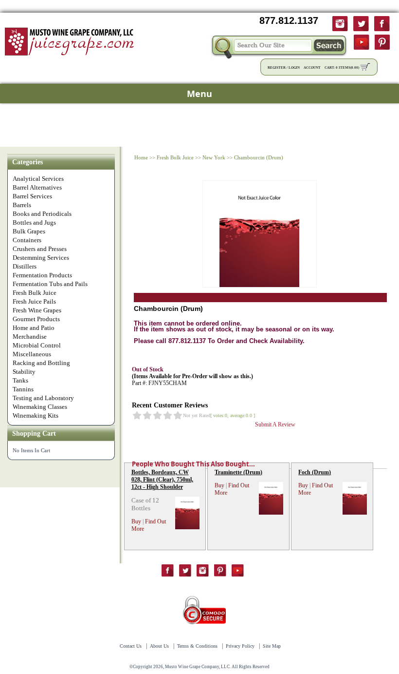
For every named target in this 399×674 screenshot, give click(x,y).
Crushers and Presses (40, 248)
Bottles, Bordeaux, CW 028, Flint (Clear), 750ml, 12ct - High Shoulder (162, 479)
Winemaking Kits (35, 415)
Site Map (272, 646)
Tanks (20, 380)
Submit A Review (275, 424)
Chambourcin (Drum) (258, 157)
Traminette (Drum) (238, 472)
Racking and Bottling (41, 362)
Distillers (24, 266)
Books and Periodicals (42, 213)
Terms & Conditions (197, 646)
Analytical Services (38, 178)
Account (312, 68)
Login (294, 68)
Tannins (23, 389)
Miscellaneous (32, 354)
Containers (27, 240)
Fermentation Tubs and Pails (50, 284)
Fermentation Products (42, 275)
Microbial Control (37, 345)
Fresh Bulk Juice (34, 292)
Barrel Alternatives (37, 187)
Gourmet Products (36, 319)
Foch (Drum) (314, 472)
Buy (136, 521)
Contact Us (131, 646)
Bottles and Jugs (34, 222)
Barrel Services (32, 196)
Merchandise (30, 336)
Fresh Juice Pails (34, 301)
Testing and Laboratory (43, 398)
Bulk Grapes (29, 231)
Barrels (22, 205)
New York (213, 157)
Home (141, 157)
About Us (159, 646)
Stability (24, 371)
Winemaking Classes (40, 406)
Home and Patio (33, 327)
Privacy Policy (240, 646)
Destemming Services (41, 257)
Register (277, 68)
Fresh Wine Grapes (37, 310)
